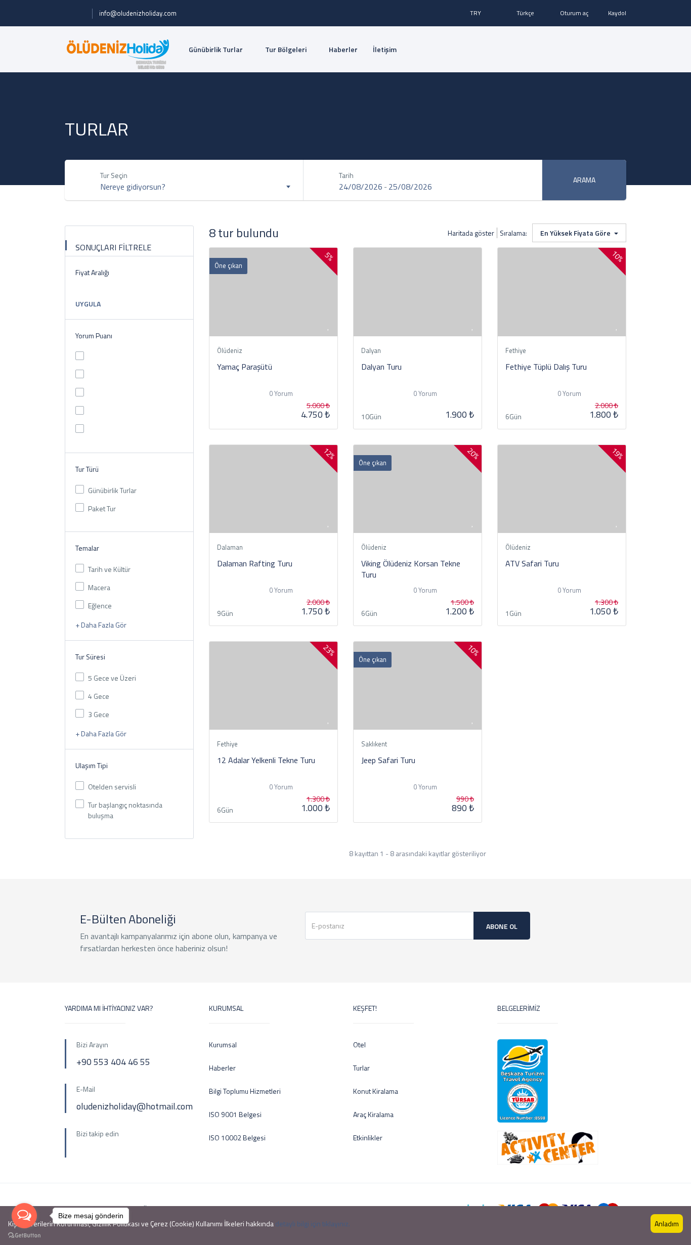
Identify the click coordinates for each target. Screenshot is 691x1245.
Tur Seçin (113, 175)
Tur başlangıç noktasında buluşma (125, 810)
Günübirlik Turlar (216, 49)
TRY (476, 13)
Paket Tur (102, 508)
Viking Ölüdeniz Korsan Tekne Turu (410, 569)
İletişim (385, 49)
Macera (99, 587)
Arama (584, 179)
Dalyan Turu (381, 367)
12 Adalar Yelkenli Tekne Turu (266, 760)
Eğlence (100, 605)
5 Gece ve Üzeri (112, 678)
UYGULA (88, 303)
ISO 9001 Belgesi (235, 1114)
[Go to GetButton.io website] (24, 1235)
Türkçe (525, 13)
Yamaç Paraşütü (244, 367)
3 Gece (98, 714)
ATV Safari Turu (532, 563)
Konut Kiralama (375, 1091)
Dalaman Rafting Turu (254, 563)
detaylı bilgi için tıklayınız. (312, 1223)
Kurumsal (223, 1044)
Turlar (361, 1067)
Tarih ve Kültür (109, 569)
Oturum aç (574, 13)
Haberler (343, 49)
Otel (359, 1044)
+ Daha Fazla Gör (101, 624)
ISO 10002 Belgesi (237, 1137)
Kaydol (617, 13)
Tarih (346, 175)
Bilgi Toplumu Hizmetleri (245, 1091)
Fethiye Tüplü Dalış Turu (546, 367)
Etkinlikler (367, 1137)
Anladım (667, 1223)
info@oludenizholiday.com (138, 13)
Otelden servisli (112, 786)
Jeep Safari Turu (388, 760)
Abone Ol (501, 926)
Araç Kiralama (373, 1114)
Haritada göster (471, 233)
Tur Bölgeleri (286, 49)
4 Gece (98, 696)
